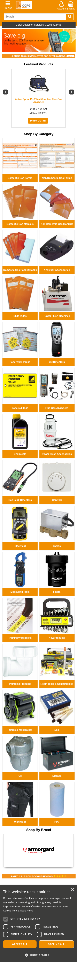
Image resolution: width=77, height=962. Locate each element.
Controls (57, 500)
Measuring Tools (20, 591)
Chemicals (20, 454)
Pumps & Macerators (20, 729)
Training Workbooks (20, 637)
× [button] (72, 889)
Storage (57, 775)
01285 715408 (53, 24)
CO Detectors (57, 362)
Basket (71, 8)
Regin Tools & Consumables (56, 683)
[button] (38, 955)
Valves (57, 546)
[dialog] (38, 923)
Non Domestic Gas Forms (57, 178)
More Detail (38, 120)
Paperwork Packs (20, 362)
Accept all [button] (20, 944)
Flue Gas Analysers (56, 408)
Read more (26, 910)
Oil (20, 775)
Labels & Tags (20, 408)
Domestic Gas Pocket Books (20, 270)
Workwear (20, 821)
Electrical (20, 546)
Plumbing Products (20, 683)
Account (61, 8)
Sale (57, 729)
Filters (57, 591)
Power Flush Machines (57, 316)
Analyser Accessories (57, 270)
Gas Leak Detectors (20, 500)
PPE (56, 821)
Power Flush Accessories (57, 454)
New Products (57, 637)
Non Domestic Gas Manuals (57, 224)
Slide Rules (20, 316)
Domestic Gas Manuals (20, 224)
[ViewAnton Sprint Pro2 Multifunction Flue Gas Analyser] (38, 83)
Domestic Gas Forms (20, 178)
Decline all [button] (56, 944)
